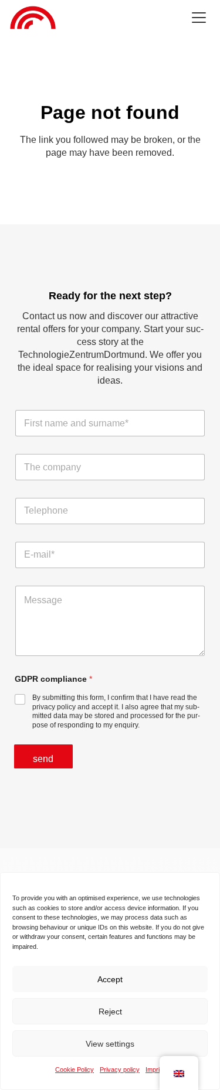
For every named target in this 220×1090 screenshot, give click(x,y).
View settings (110, 1043)
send (43, 759)
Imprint (155, 1069)
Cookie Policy (74, 1069)
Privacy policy (120, 1069)
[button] (199, 18)
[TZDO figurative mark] (32, 17)
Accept (110, 979)
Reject (110, 1011)
